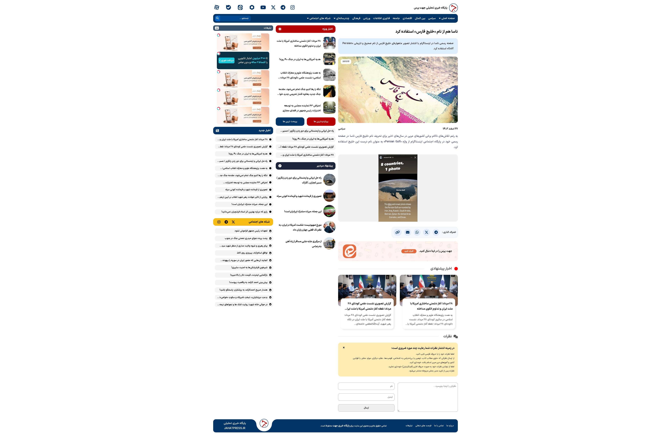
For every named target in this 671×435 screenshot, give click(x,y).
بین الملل (420, 18)
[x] (273, 8)
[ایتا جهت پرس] (398, 252)
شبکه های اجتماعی (319, 18)
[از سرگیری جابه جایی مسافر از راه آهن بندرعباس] (329, 244)
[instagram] (292, 8)
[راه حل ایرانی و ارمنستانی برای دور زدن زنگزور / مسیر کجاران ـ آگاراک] (329, 180)
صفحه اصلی (448, 18)
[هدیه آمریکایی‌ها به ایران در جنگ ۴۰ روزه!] (329, 59)
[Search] (217, 18)
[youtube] (263, 8)
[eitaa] (240, 8)
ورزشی (366, 18)
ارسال (366, 408)
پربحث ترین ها (290, 121)
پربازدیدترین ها (321, 121)
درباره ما (450, 425)
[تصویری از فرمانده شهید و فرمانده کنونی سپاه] (329, 196)
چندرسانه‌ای (342, 18)
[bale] (228, 8)
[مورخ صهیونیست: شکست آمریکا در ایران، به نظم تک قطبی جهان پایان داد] (329, 227)
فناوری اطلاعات (381, 18)
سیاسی (432, 18)
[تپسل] (218, 35)
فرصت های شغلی (423, 425)
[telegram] (283, 8)
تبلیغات (409, 425)
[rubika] (251, 8)
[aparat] (216, 8)
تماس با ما (439, 425)
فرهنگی (356, 18)
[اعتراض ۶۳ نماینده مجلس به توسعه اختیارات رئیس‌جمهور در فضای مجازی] (329, 108)
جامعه (396, 18)
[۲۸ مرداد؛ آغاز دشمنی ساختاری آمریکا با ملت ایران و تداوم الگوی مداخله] (329, 43)
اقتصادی (407, 18)
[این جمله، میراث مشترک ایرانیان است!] (329, 212)
